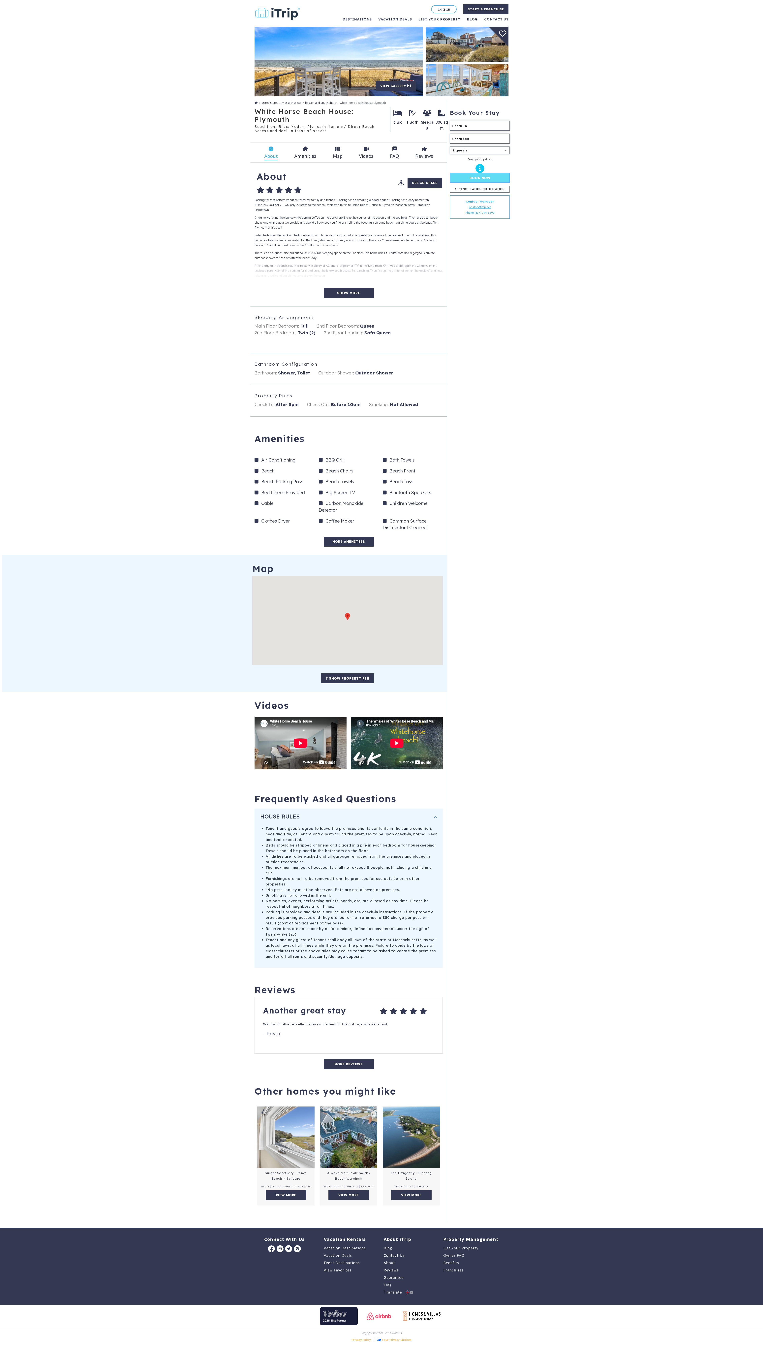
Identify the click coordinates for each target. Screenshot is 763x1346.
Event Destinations (342, 1262)
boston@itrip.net (480, 207)
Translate (395, 1292)
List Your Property (439, 19)
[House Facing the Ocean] (467, 44)
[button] (347, 616)
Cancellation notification (482, 189)
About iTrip (397, 1239)
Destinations (357, 19)
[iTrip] (278, 13)
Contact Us (394, 1255)
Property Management (470, 1239)
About (389, 1262)
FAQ (387, 1284)
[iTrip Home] (256, 103)
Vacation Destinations (345, 1248)
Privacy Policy (361, 1340)
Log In (444, 9)
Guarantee (394, 1277)
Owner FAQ (453, 1255)
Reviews (391, 1270)
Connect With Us (284, 1239)
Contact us (496, 19)
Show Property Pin (348, 678)
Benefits (451, 1262)
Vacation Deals (395, 19)
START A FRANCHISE (486, 9)
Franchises (453, 1270)
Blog (472, 19)
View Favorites (337, 1270)
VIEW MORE (286, 1195)
